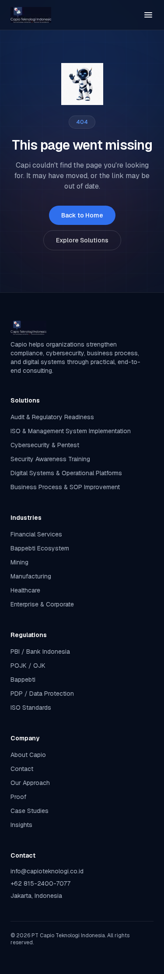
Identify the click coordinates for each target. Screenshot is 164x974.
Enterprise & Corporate (42, 604)
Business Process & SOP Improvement (65, 487)
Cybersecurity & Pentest (44, 445)
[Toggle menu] (148, 15)
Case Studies (29, 811)
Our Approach (30, 783)
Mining (19, 562)
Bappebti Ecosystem (39, 548)
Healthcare (25, 590)
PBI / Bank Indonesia (40, 651)
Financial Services (36, 534)
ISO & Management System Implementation (70, 431)
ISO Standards (30, 707)
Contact (21, 769)
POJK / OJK (27, 665)
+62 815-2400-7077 (40, 883)
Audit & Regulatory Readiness (52, 417)
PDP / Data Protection (42, 693)
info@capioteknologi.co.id (47, 871)
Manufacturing (30, 576)
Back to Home (82, 215)
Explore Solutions (82, 240)
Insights (21, 825)
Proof (18, 797)
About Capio (28, 755)
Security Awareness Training (50, 459)
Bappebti (22, 679)
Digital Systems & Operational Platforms (66, 473)
